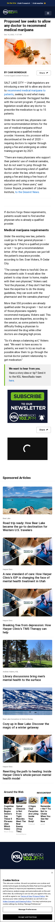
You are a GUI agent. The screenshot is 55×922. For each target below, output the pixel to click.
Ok (52, 872)
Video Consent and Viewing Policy (17, 901)
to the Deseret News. (27, 192)
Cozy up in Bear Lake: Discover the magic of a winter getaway (26, 725)
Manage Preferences (27, 909)
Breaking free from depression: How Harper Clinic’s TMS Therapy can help (27, 628)
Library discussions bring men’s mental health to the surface (24, 678)
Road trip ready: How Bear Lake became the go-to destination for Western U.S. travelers (25, 526)
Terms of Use (26, 896)
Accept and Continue (27, 917)
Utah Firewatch (23, 3)
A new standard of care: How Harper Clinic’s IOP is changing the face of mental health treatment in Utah (27, 577)
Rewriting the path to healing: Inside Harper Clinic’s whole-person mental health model (27, 775)
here (11, 380)
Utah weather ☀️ (39, 3)
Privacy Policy (39, 896)
